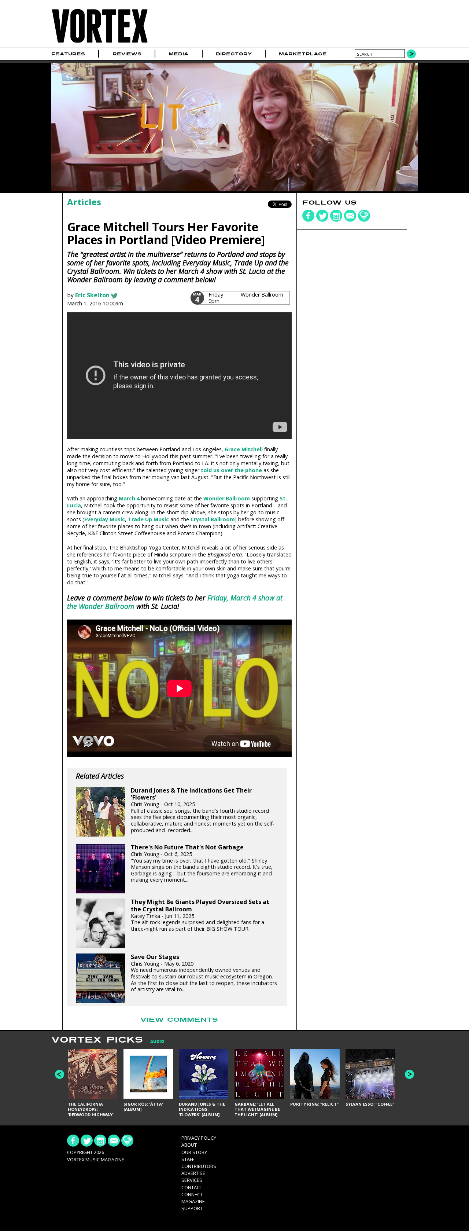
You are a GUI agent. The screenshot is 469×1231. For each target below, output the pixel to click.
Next (409, 1074)
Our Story (194, 1152)
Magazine (193, 1201)
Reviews (126, 54)
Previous (59, 1074)
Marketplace (303, 54)
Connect (192, 1194)
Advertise (193, 1173)
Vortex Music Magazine (95, 1159)
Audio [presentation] (157, 1042)
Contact (191, 1187)
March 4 (129, 498)
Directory (234, 54)
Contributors (198, 1166)
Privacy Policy (198, 1138)
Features (68, 54)
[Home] (99, 43)
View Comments (179, 1020)
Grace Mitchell (244, 449)
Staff (187, 1159)
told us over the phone (231, 470)
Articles (84, 202)
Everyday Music (104, 519)
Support (192, 1208)
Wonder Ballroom (226, 498)
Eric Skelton (92, 295)
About (189, 1145)
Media (178, 54)
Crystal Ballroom (213, 519)
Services (191, 1180)
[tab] (153, 1042)
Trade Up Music (148, 519)
